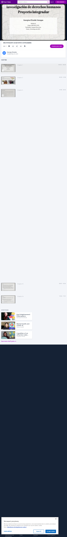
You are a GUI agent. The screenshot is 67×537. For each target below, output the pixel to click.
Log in (52, 2)
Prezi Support (51, 535)
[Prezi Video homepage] (6, 2)
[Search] (48, 2)
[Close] (56, 519)
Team (21, 535)
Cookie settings (8, 531)
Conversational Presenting (9, 535)
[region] (30, 525)
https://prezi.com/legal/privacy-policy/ (16, 527)
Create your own (57, 46)
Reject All (38, 531)
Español (36, 535)
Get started (60, 2)
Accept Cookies (51, 531)
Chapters (4, 60)
